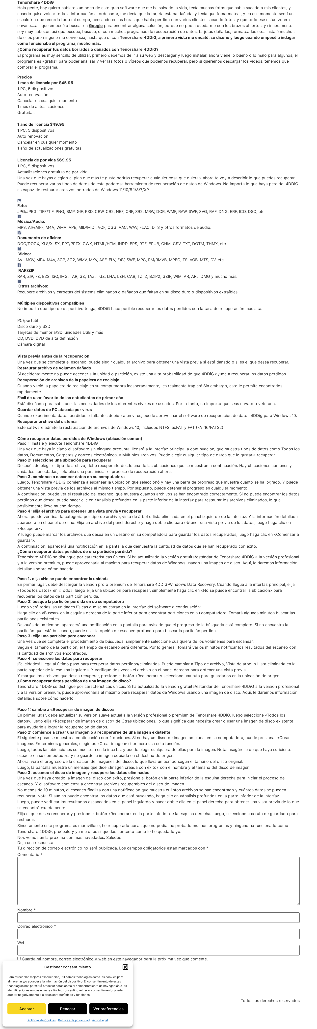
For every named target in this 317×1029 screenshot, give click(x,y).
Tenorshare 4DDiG (138, 37)
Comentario (30, 854)
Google (96, 25)
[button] (125, 967)
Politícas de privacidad (74, 1020)
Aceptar (26, 1008)
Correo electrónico (36, 926)
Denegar (67, 1008)
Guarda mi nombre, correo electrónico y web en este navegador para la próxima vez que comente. (115, 959)
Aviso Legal (100, 1020)
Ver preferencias (108, 1008)
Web (21, 943)
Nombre (26, 910)
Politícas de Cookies (41, 1020)
